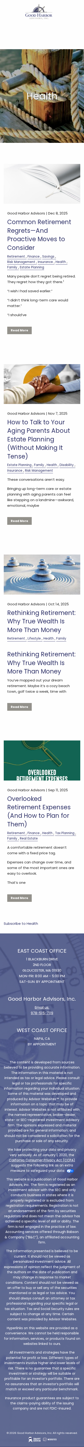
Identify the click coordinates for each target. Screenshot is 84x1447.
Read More (19, 330)
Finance (34, 256)
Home (9, 28)
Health (61, 262)
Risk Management (21, 262)
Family (12, 267)
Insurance (45, 262)
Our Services (14, 39)
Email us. (42, 1007)
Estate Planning (32, 267)
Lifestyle (34, 638)
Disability (67, 465)
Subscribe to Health (21, 923)
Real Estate (29, 838)
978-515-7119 (42, 1012)
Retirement (16, 256)
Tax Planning (64, 833)
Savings (48, 256)
